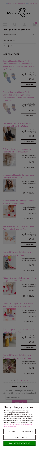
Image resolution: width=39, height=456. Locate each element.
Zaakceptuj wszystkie (19, 443)
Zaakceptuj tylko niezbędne (19, 431)
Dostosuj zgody (19, 437)
